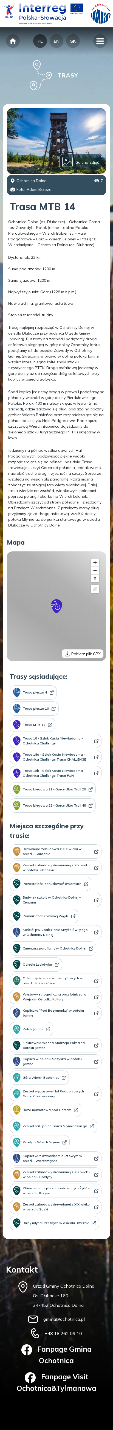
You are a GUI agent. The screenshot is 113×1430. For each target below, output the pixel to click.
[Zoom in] (95, 562)
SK (73, 41)
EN (57, 41)
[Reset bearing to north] (95, 578)
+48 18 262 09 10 (63, 1333)
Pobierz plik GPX (86, 653)
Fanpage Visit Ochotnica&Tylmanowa (56, 1382)
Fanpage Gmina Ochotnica (65, 1355)
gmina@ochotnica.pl (64, 1319)
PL (40, 41)
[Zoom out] (95, 570)
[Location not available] (95, 589)
